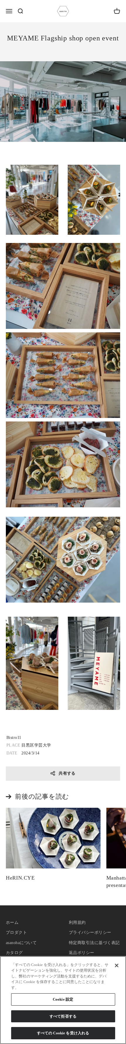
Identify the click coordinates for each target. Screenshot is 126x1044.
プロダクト (16, 932)
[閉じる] (116, 965)
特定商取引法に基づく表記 (94, 943)
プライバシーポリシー (90, 932)
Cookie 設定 (63, 999)
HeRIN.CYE (20, 878)
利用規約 (77, 922)
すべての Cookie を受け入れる (63, 1033)
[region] (63, 1000)
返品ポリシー (81, 953)
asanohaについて (21, 943)
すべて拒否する (63, 1016)
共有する (67, 773)
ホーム (12, 922)
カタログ (14, 953)
